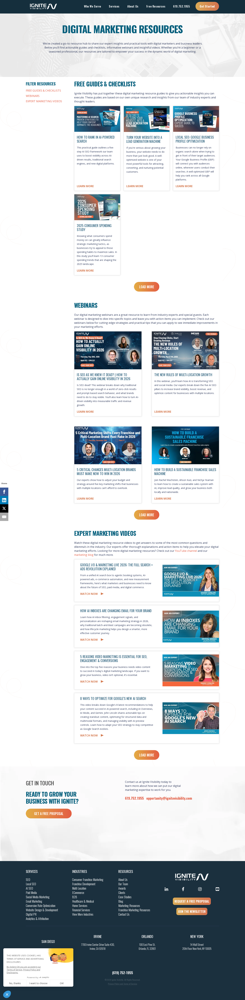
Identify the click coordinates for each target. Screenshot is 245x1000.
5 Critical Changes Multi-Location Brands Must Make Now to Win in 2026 (106, 471)
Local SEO (31, 884)
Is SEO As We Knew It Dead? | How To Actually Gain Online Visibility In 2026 (103, 376)
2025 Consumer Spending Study (94, 227)
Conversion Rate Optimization (40, 905)
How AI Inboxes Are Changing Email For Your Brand (116, 610)
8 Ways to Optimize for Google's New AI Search (113, 698)
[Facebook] (4, 492)
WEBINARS (33, 96)
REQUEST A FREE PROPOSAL (191, 901)
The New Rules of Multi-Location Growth (183, 374)
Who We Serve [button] (92, 6)
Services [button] (114, 6)
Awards (122, 888)
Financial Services (81, 910)
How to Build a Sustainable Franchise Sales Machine (185, 471)
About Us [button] (132, 6)
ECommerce (78, 892)
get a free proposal (49, 813)
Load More (146, 286)
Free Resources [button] (155, 6)
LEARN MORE (85, 186)
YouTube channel (186, 551)
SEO (28, 879)
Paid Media (31, 892)
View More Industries (82, 914)
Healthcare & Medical (83, 901)
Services (32, 871)
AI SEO (29, 888)
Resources (125, 871)
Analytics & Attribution (37, 918)
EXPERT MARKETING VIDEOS (44, 101)
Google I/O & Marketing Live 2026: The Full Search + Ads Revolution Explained (116, 566)
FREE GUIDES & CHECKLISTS (43, 90)
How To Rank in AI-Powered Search (95, 139)
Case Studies (125, 897)
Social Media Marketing (38, 897)
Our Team (123, 884)
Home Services (79, 905)
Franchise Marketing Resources (134, 910)
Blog (120, 901)
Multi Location (79, 888)
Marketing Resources (129, 905)
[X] (4, 508)
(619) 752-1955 (122, 972)
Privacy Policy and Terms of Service (122, 983)
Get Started (207, 6)
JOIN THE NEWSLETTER (192, 911)
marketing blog (84, 555)
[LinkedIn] (4, 500)
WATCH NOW (89, 594)
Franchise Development (83, 884)
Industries (79, 871)
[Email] (4, 517)
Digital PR (31, 914)
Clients (121, 892)
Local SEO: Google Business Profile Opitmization (195, 139)
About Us (123, 879)
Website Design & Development (42, 910)
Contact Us (124, 914)
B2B (74, 897)
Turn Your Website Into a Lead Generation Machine (144, 139)
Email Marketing (34, 901)
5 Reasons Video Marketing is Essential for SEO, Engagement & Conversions (113, 658)
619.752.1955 (181, 6)
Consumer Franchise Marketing (87, 879)
